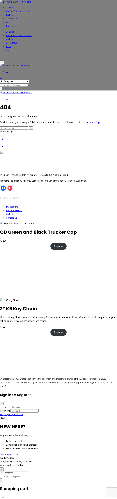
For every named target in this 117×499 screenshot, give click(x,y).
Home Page (94, 122)
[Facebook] (3, 188)
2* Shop (10, 7)
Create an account (9, 454)
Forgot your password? (11, 414)
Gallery (9, 14)
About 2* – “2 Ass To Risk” (19, 11)
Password (5, 410)
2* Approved (12, 18)
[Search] (31, 128)
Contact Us (11, 25)
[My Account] (1, 142)
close (2, 497)
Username (5, 407)
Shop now (59, 246)
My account (12, 206)
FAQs (8, 22)
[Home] (1, 135)
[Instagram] (10, 188)
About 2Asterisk (14, 210)
